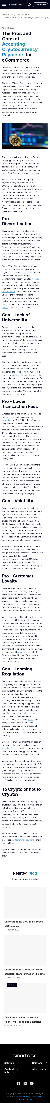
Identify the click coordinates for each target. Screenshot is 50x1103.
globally (5, 307)
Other (11, 984)
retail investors (8, 291)
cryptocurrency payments (23, 840)
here (34, 849)
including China (9, 748)
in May (31, 719)
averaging (6, 420)
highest (35, 279)
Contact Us (40, 4)
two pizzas (22, 652)
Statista (24, 272)
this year (16, 375)
